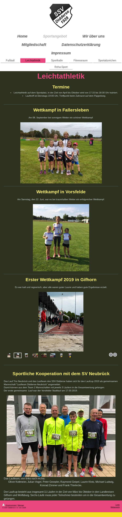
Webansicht (115, 507)
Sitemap (21, 505)
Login (117, 505)
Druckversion (11, 505)
